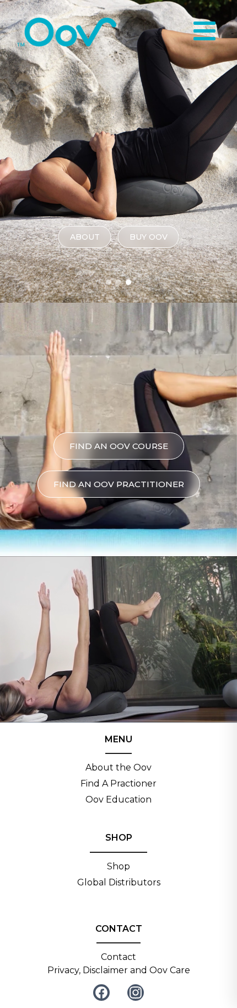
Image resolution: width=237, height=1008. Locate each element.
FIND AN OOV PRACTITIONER (118, 484)
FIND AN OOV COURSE (118, 446)
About (85, 237)
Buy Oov (149, 237)
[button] (108, 282)
